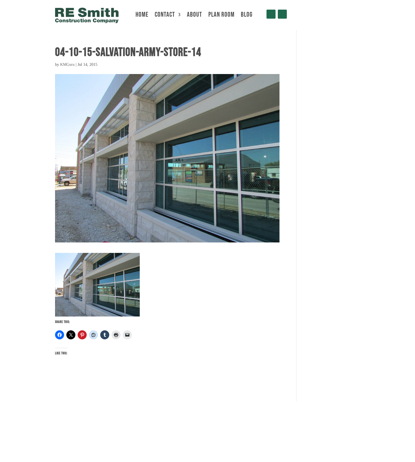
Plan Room (221, 16)
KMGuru (67, 64)
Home (142, 16)
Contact (165, 16)
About (194, 16)
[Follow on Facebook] (271, 14)
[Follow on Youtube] (282, 14)
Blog (246, 16)
